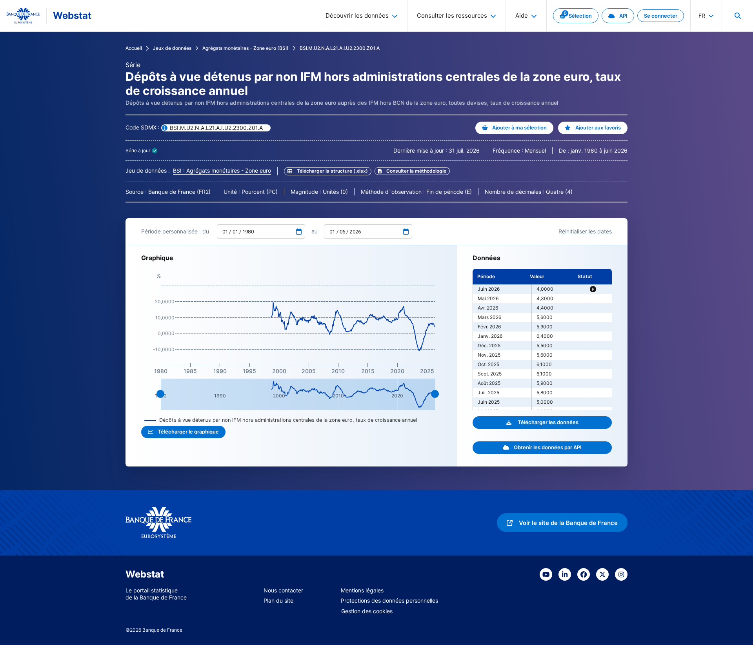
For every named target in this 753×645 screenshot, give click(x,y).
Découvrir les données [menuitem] (357, 15)
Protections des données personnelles (389, 600)
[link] (575, 15)
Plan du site (278, 600)
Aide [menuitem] (521, 15)
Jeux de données (172, 48)
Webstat (72, 15)
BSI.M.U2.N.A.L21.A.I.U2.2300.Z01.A (340, 48)
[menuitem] (737, 15)
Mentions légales (362, 590)
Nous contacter (283, 590)
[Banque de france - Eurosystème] (23, 15)
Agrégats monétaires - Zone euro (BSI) (245, 48)
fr (701, 15)
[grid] (542, 339)
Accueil (134, 48)
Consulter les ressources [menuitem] (452, 15)
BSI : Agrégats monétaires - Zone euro (222, 170)
